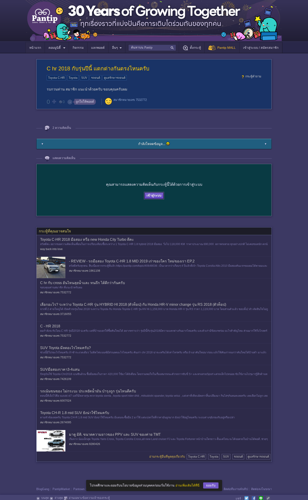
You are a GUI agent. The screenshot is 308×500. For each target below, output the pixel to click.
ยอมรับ (211, 485)
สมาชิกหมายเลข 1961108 (84, 270)
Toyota (73, 77)
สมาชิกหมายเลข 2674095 (55, 422)
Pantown (79, 489)
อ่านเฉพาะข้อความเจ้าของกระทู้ (89, 498)
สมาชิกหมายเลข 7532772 (130, 100)
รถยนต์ (95, 77)
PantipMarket (61, 489)
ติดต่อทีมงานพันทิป (236, 489)
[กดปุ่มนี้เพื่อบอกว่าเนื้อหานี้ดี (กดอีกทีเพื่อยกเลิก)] (54, 101)
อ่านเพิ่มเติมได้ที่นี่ (187, 485)
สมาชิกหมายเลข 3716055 (55, 314)
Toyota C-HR (56, 77)
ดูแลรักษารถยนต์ (114, 77)
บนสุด (45, 498)
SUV (84, 77)
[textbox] (152, 47)
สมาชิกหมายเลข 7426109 (55, 379)
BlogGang (42, 489)
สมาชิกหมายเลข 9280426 (84, 444)
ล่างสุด (59, 498)
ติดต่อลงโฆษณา (261, 489)
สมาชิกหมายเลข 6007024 (55, 400)
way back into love (51, 249)
